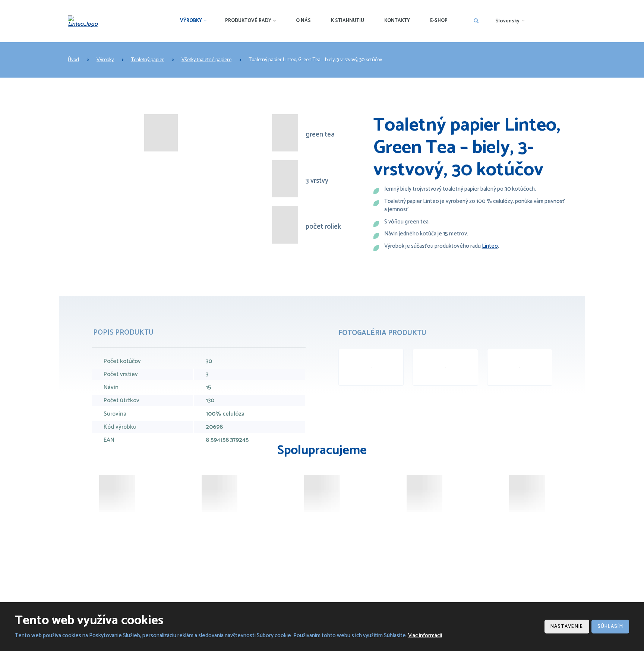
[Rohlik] (219, 493)
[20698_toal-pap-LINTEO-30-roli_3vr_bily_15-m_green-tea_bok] (445, 367)
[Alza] (117, 493)
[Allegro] (424, 493)
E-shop (439, 21)
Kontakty (397, 21)
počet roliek (323, 227)
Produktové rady (248, 21)
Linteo (490, 246)
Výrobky (191, 21)
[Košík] (527, 493)
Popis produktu (123, 332)
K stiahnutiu (347, 21)
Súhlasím (610, 626)
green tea (320, 135)
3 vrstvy (317, 181)
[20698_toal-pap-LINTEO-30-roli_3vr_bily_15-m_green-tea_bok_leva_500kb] (519, 367)
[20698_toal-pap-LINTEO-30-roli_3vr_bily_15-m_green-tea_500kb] (371, 367)
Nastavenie (566, 626)
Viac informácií (425, 635)
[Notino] (322, 493)
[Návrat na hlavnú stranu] (85, 21)
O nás (303, 21)
